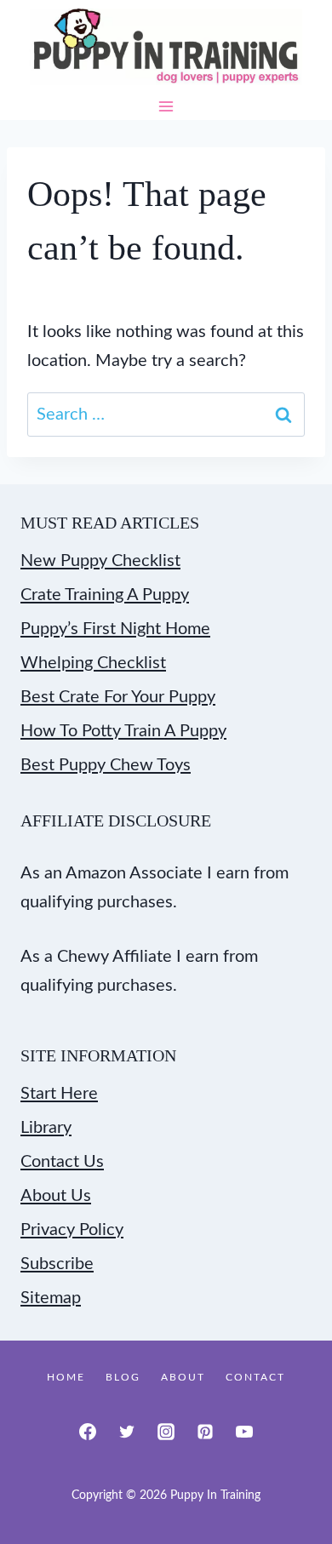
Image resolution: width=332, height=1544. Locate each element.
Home (66, 1377)
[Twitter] (127, 1432)
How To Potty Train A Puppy (123, 731)
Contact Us (62, 1161)
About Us (55, 1195)
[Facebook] (88, 1432)
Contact (255, 1377)
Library (46, 1127)
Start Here (59, 1093)
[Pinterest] (205, 1432)
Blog (123, 1377)
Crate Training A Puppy (104, 594)
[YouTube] (244, 1432)
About (183, 1377)
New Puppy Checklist (100, 560)
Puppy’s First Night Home (115, 629)
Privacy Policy (71, 1229)
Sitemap (50, 1298)
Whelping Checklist (93, 663)
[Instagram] (166, 1432)
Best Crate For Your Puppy (117, 697)
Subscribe (57, 1263)
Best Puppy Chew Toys (105, 765)
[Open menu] (166, 107)
